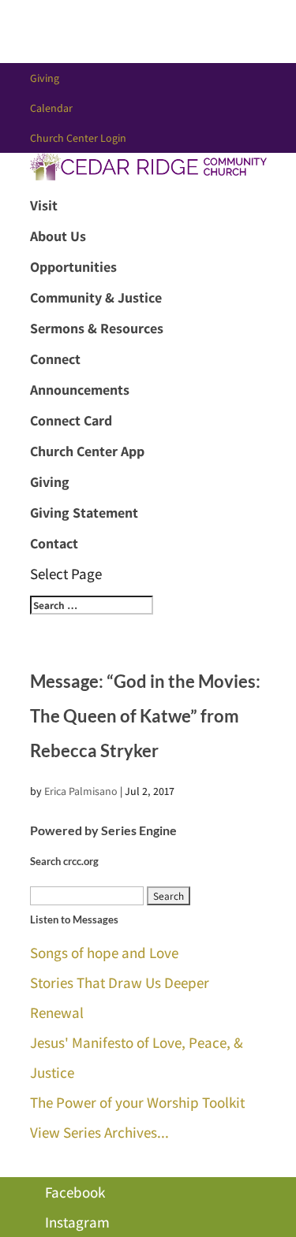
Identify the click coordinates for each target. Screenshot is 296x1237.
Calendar (51, 108)
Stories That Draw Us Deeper (119, 982)
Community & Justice (96, 297)
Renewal (57, 1012)
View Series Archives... (99, 1132)
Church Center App (87, 451)
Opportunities (73, 267)
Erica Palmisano (81, 791)
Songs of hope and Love (104, 952)
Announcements (79, 390)
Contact (54, 543)
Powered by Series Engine (103, 830)
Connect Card (71, 420)
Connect (55, 359)
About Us (58, 236)
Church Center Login (78, 138)
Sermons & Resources (96, 328)
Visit (44, 205)
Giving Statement (84, 512)
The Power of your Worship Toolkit (137, 1102)
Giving (44, 78)
